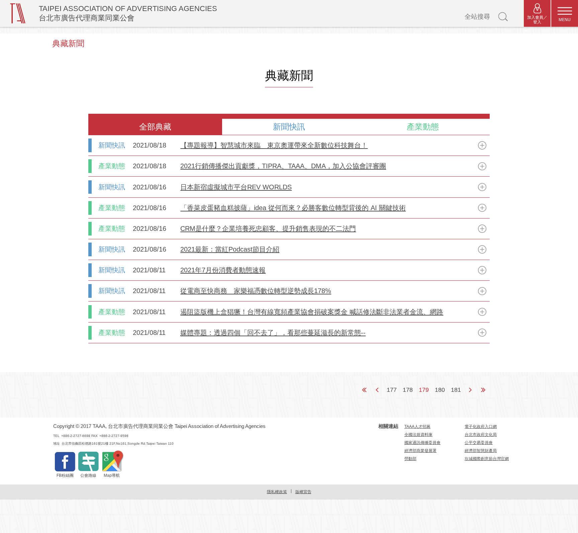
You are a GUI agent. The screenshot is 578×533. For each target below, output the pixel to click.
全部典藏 (155, 126)
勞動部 (410, 458)
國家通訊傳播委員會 (422, 442)
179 (424, 389)
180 (440, 389)
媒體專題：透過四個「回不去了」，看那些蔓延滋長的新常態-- (273, 332)
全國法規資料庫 (418, 434)
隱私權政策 (277, 492)
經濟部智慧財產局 (481, 450)
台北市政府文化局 (481, 434)
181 (456, 389)
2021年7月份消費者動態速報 (223, 270)
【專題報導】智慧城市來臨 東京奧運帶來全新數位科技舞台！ (274, 145)
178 (408, 389)
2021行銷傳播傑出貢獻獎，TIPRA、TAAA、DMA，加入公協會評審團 (283, 166)
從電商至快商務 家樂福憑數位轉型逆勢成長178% (255, 290)
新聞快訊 (289, 126)
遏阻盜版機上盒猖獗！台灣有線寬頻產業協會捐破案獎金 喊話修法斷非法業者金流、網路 (311, 312)
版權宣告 (303, 492)
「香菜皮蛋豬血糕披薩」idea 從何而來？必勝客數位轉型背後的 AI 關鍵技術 (293, 207)
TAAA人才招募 (417, 426)
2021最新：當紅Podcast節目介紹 (229, 249)
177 (392, 389)
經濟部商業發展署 (420, 450)
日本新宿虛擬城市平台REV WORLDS (236, 187)
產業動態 (423, 126)
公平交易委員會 (479, 442)
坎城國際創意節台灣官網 (487, 458)
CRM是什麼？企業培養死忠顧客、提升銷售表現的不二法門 (268, 228)
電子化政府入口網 (481, 426)
